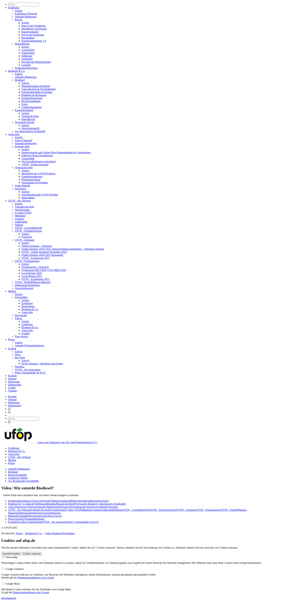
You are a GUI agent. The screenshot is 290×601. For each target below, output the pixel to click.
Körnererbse (28, 52)
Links (24, 104)
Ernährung (13, 7)
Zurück (18, 10)
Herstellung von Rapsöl (33, 28)
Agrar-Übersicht (23, 140)
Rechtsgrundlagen (31, 101)
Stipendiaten (28, 197)
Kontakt (12, 375)
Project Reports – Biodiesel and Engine (42, 363)
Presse (11, 339)
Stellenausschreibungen (27, 285)
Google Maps (12, 583)
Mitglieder (20, 215)
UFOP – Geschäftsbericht (28, 227)
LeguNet (26, 65)
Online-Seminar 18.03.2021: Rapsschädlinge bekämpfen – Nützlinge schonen (62, 249)
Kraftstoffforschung (31, 98)
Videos (18, 318)
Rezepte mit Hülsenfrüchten (36, 62)
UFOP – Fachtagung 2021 (35, 258)
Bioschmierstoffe (30, 128)
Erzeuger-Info (22, 146)
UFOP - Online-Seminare (35, 164)
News (18, 354)
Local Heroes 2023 (31, 273)
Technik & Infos (30, 116)
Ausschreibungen (24, 288)
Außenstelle (21, 221)
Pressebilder (21, 297)
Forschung (20, 188)
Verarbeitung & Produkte (34, 182)
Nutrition (19, 366)
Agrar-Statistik (22, 185)
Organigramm (22, 209)
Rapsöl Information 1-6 (33, 40)
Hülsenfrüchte (22, 43)
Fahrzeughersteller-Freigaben (36, 92)
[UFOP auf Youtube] (9, 412)
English (25, 333)
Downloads (21, 315)
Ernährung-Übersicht (26, 13)
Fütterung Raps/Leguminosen (37, 155)
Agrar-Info (13, 134)
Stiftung (19, 224)
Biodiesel (20, 80)
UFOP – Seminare (24, 239)
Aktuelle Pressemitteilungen (29, 345)
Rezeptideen (28, 37)
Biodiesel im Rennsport (33, 95)
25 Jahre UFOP (23, 212)
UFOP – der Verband (19, 200)
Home (19, 533)
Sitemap (12, 378)
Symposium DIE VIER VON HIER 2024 (43, 270)
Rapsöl (18, 19)
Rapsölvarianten (30, 31)
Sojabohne (27, 58)
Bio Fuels (20, 357)
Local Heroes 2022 (31, 276)
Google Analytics (14, 568)
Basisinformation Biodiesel (35, 86)
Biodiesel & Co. (16, 71)
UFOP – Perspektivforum (28, 230)
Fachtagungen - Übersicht (35, 267)
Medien (12, 291)
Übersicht (26, 236)
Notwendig (11, 557)
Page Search (21, 336)
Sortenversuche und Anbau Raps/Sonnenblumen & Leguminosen (56, 152)
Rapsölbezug (28, 119)
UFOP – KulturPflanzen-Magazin (33, 282)
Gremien (19, 218)
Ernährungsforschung (26, 68)
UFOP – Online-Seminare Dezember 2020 (44, 252)
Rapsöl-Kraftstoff (24, 110)
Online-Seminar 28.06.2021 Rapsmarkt (42, 255)
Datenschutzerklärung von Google (36, 577)
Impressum (14, 381)
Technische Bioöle (24, 122)
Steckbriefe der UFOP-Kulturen (38, 173)
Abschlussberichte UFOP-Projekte (39, 194)
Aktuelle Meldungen (26, 16)
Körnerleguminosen (31, 176)
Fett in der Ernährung (32, 34)
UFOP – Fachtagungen (27, 261)
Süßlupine (26, 55)
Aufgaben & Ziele (24, 206)
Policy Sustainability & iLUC (30, 372)
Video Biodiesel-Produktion (60, 533)
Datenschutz (14, 384)
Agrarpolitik (27, 158)
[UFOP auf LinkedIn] (9, 408)
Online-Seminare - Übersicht (36, 246)
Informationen (8, 598)
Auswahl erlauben (11, 553)
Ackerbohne (28, 49)
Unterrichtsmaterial (31, 107)
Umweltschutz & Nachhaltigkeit (38, 89)
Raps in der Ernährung (33, 25)
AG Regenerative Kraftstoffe (30, 131)
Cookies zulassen (31, 553)
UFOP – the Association (27, 369)
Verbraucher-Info (24, 167)
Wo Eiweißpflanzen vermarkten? (38, 161)
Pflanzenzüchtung (30, 179)
